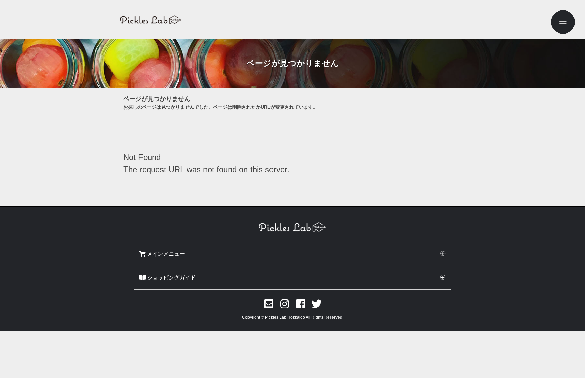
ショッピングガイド (171, 278)
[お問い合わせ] (269, 304)
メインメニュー (165, 254)
